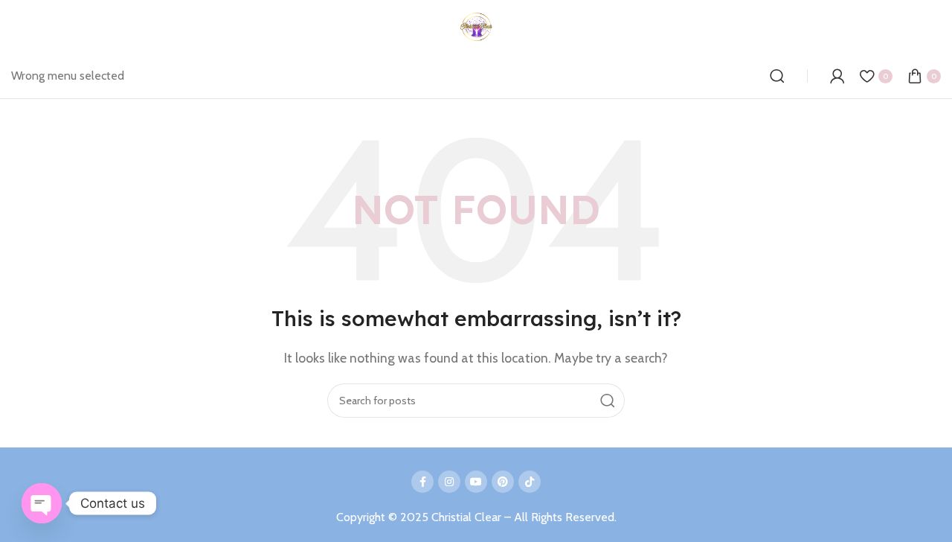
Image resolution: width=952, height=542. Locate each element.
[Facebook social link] (422, 482)
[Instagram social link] (449, 482)
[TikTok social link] (529, 482)
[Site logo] (476, 26)
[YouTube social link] (476, 482)
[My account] (837, 76)
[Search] (777, 76)
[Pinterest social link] (503, 482)
